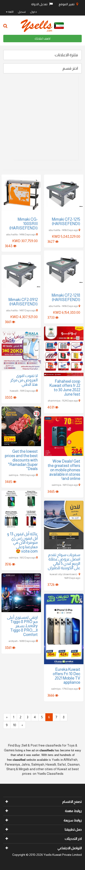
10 (14, 725)
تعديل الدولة (39, 4)
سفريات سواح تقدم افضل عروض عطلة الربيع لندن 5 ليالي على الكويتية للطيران (64, 561)
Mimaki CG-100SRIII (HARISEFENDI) (23, 223)
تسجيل (22, 11)
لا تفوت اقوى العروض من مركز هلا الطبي (24, 380)
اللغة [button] (11, 11)
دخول (33, 11)
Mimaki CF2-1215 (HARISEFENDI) (66, 221)
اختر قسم (70, 68)
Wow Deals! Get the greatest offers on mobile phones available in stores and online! (64, 470)
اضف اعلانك (42, 38)
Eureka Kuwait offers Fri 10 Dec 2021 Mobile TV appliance (66, 676)
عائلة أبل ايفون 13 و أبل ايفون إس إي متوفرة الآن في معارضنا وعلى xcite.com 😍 (22, 542)
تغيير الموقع (67, 4)
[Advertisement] (42, 117)
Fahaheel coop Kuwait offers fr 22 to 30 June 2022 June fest (64, 387)
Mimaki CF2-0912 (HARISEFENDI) (23, 302)
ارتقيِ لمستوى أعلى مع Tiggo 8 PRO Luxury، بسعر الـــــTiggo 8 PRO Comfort (22, 626)
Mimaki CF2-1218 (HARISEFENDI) (66, 297)
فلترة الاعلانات (66, 55)
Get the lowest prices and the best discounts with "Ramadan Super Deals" (21, 460)
